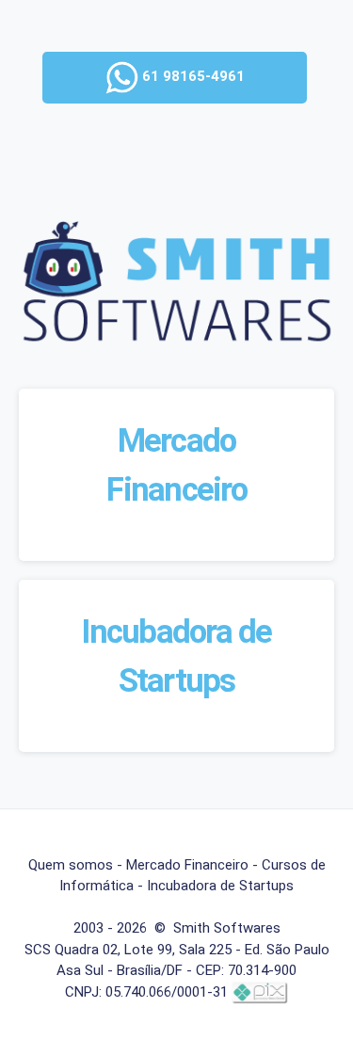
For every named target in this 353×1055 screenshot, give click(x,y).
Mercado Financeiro (187, 864)
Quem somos (70, 864)
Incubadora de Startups (220, 885)
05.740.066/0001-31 (166, 991)
